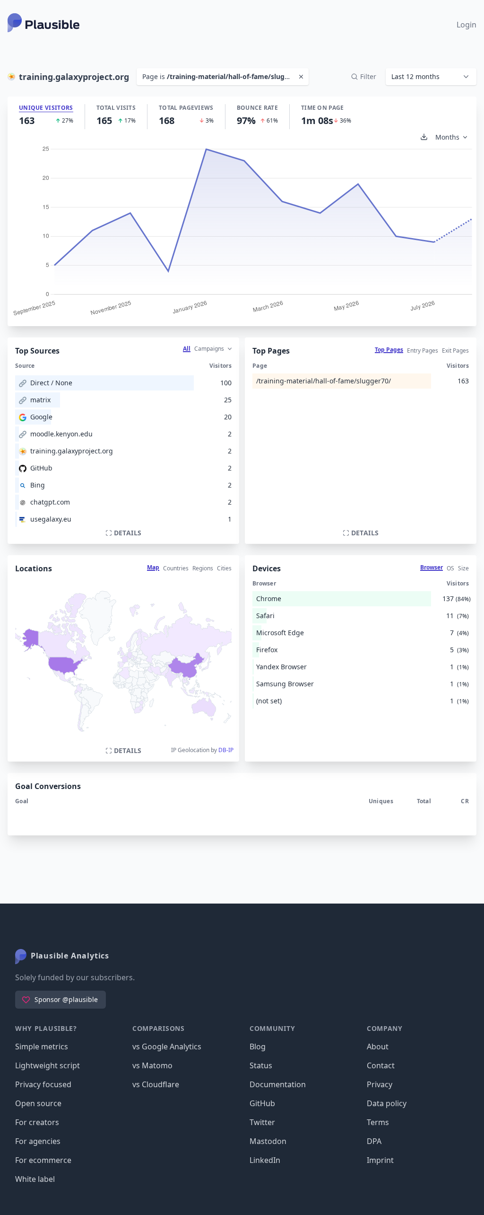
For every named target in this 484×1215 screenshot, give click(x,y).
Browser (431, 567)
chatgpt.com (50, 501)
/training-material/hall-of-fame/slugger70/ (323, 380)
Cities (224, 568)
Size (463, 568)
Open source (38, 1103)
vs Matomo (152, 1065)
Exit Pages (455, 350)
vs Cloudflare (155, 1084)
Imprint (380, 1160)
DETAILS (127, 532)
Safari (265, 615)
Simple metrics (41, 1046)
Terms (378, 1122)
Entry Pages (422, 350)
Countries (176, 568)
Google (41, 416)
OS (450, 568)
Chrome (268, 598)
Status (261, 1065)
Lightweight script (47, 1065)
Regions (202, 568)
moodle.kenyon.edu (61, 433)
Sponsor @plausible (66, 999)
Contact (381, 1065)
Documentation (278, 1084)
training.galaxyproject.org (71, 450)
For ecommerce (43, 1160)
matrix (40, 399)
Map (153, 567)
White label (35, 1179)
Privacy (379, 1084)
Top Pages (389, 350)
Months (447, 137)
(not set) (269, 700)
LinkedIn (265, 1160)
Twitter (262, 1122)
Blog (258, 1046)
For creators (37, 1122)
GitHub (41, 467)
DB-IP (225, 750)
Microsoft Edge (280, 632)
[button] (431, 76)
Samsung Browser (285, 683)
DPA (374, 1141)
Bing (37, 484)
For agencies (37, 1141)
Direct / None (51, 382)
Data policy (386, 1103)
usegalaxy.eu (50, 518)
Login (466, 24)
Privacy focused (43, 1084)
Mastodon (268, 1141)
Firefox (266, 649)
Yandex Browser (281, 666)
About (378, 1046)
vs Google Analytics (166, 1046)
